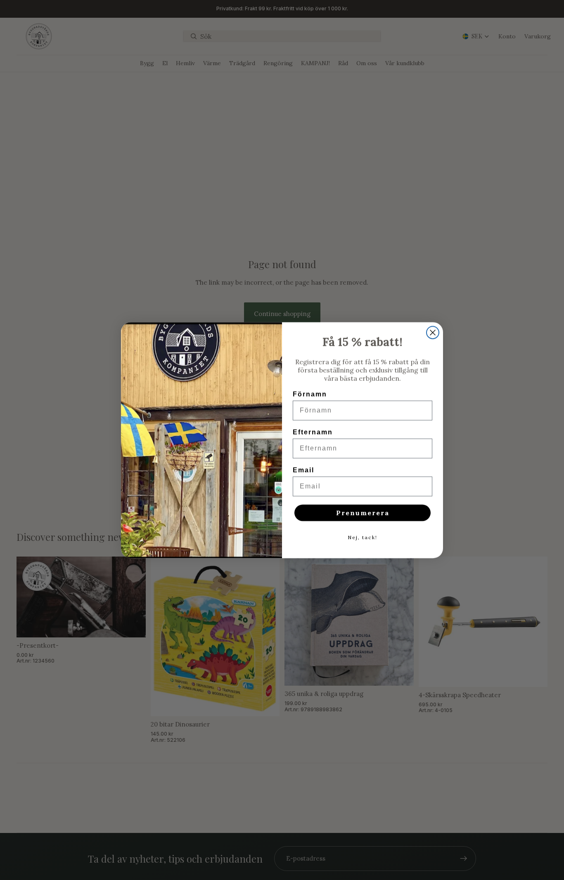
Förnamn (310, 394)
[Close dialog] (433, 332)
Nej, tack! (362, 537)
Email (303, 470)
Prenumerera (362, 513)
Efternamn (313, 432)
